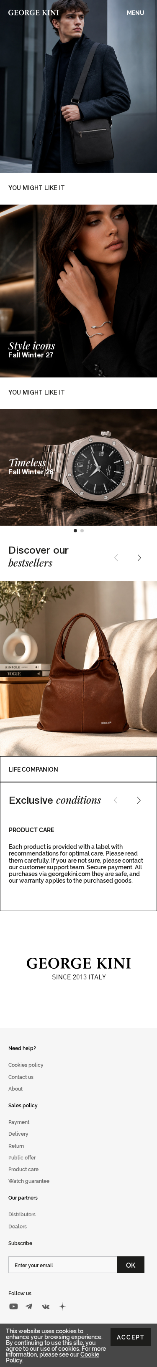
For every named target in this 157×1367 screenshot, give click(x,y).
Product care (23, 1168)
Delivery (18, 1133)
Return (16, 1145)
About (15, 1088)
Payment (18, 1121)
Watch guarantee (28, 1180)
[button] (75, 530)
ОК (131, 1264)
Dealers (17, 1226)
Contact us (20, 1076)
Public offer (22, 1157)
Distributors (22, 1214)
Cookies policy (26, 1064)
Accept (131, 1337)
